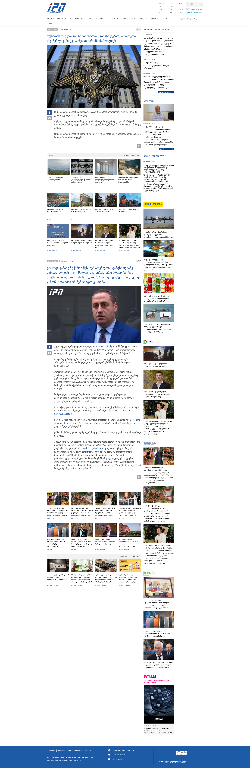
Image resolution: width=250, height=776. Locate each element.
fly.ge (49, 219)
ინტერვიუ (148, 101)
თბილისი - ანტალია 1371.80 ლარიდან (55, 210)
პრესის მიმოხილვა (153, 156)
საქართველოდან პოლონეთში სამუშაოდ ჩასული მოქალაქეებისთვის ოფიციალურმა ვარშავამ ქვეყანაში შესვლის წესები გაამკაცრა (129, 546)
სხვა (50, 24)
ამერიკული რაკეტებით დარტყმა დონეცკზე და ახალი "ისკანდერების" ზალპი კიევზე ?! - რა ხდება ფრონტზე (158, 328)
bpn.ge (161, 3)
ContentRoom (135, 556)
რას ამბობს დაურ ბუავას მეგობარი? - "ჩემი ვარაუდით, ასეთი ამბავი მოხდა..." (105, 243)
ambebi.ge (51, 518)
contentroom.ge (52, 585)
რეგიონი (111, 19)
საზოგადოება (87, 19)
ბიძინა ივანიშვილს (93, 448)
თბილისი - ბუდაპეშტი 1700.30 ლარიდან (104, 210)
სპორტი (132, 19)
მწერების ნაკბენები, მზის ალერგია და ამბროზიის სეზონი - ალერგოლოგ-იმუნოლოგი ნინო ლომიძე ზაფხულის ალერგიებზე (82, 579)
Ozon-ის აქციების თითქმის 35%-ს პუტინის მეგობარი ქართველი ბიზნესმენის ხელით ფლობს (158, 664)
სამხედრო (143, 19)
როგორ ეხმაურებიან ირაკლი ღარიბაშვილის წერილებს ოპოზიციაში (105, 541)
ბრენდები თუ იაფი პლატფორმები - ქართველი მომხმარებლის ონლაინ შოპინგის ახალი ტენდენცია (156, 604)
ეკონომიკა (122, 19)
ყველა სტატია (165, 149)
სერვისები (78, 750)
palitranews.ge (100, 549)
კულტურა (154, 19)
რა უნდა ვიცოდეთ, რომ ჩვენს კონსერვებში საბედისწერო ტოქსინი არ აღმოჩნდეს (157, 298)
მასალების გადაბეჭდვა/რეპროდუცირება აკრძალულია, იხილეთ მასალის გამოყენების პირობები (70, 758)
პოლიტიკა (61, 19)
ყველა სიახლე (165, 92)
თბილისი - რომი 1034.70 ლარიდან (129, 210)
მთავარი (50, 19)
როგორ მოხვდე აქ (131, 155)
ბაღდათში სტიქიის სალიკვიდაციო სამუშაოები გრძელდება (156, 65)
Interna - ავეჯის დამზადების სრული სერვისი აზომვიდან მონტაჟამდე (58, 577)
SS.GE (51, 155)
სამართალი (73, 19)
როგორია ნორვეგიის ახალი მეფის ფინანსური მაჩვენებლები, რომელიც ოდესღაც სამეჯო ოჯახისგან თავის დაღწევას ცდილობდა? (81, 545)
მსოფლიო (100, 19)
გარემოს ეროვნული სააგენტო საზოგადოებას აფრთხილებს (57, 242)
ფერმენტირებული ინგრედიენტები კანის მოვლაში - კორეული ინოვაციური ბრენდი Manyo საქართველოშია (128, 579)
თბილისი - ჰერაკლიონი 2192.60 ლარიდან (81, 210)
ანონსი (164, 19)
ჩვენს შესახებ (64, 750)
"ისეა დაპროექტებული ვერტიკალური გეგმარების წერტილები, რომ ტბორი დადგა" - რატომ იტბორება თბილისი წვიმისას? (158, 265)
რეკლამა (89, 750)
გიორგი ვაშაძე (104, 346)
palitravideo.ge (52, 250)
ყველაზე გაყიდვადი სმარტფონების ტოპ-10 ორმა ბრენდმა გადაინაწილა (56, 542)
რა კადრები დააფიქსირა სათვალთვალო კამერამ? (81, 241)
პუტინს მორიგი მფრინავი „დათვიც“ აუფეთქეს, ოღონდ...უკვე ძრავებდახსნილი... (158, 234)
